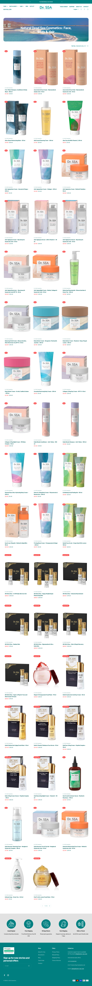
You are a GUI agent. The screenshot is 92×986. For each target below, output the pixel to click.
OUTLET (32, 6)
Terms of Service (56, 960)
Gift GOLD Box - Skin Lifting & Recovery (73, 644)
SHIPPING (71, 6)
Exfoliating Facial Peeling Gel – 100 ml (72, 492)
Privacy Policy (55, 952)
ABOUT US (79, 6)
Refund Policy (55, 954)
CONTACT (86, 6)
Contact (40, 963)
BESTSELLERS (7, 9)
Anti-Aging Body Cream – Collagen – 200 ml (45, 189)
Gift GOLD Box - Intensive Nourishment (73, 593)
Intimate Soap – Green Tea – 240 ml (14, 897)
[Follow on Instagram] (8, 975)
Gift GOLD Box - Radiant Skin (12, 644)
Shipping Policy (56, 957)
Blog (39, 957)
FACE (4, 6)
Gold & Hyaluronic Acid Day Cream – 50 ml (74, 694)
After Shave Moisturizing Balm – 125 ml (15, 140)
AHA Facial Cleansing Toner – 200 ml (43, 140)
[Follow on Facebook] (4, 975)
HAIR (21, 6)
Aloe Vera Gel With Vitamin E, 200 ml (72, 140)
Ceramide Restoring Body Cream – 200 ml (45, 391)
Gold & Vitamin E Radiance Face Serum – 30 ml (46, 745)
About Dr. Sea (41, 952)
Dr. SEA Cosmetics (9, 87)
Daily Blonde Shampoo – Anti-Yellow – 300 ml (74, 442)
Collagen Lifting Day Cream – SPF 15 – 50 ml (74, 391)
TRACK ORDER (64, 6)
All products (41, 954)
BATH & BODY (13, 6)
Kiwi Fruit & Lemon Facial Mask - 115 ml (44, 897)
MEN (27, 6)
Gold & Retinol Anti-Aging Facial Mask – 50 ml (16, 745)
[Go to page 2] (49, 906)
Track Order (41, 960)
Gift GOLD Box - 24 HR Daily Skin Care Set (16, 593)
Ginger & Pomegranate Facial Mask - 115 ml (45, 694)
